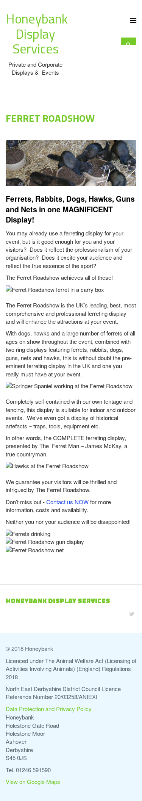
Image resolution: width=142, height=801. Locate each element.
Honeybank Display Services (37, 33)
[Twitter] (131, 614)
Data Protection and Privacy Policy (49, 709)
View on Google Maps (33, 781)
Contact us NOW (67, 502)
